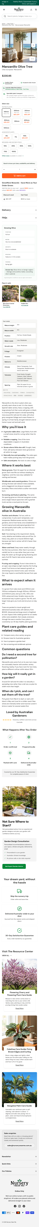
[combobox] (19, 16)
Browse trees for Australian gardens (17, 638)
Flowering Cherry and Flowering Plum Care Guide (19, 993)
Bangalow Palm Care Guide (19, 1106)
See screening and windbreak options (17, 644)
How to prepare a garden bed (14, 641)
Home (3, 23)
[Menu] (4, 10)
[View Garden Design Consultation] (19, 801)
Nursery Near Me (11, 1222)
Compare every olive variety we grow (17, 635)
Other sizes (12, 156)
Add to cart (20, 176)
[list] (19, 45)
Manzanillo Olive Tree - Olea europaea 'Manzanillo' (16, 25)
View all (5, 955)
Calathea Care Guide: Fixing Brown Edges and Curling (19, 1050)
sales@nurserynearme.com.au (19, 1145)
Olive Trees (10, 23)
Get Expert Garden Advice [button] (14, 866)
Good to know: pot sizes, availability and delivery (19, 163)
